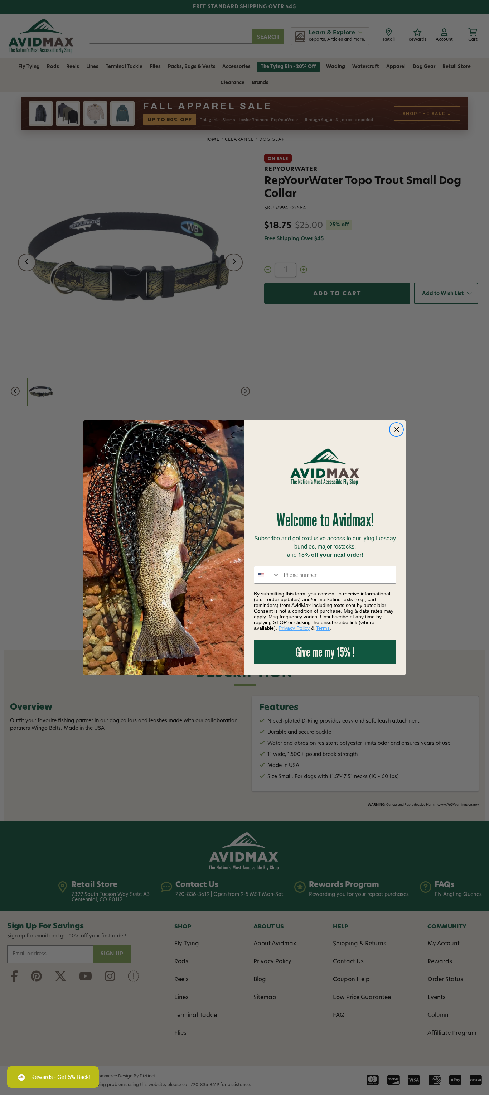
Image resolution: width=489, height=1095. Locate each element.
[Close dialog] (396, 429)
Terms (323, 628)
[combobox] (267, 574)
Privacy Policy (294, 628)
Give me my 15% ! (325, 652)
